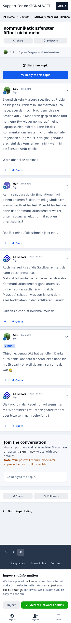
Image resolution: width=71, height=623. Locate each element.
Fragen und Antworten (43, 52)
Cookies (55, 563)
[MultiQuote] (5, 170)
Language (17, 563)
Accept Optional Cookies (47, 605)
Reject (11, 605)
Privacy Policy (38, 563)
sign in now (28, 451)
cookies (29, 581)
